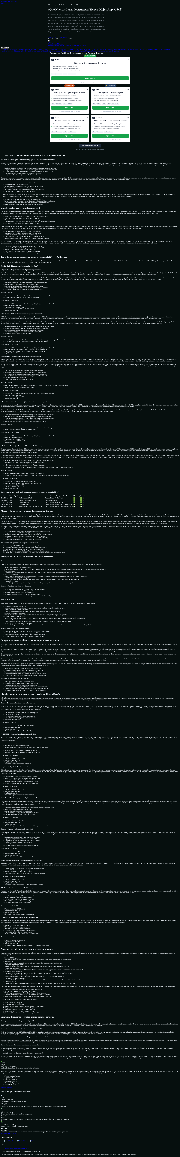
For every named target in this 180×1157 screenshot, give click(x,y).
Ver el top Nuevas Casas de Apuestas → (60, 37)
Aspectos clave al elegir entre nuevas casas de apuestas (68, 51)
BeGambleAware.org (99, 149)
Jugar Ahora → (90, 78)
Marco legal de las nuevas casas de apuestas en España (102, 49)
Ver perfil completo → (7, 1087)
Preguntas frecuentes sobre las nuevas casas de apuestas (102, 51)
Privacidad (4, 1148)
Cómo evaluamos (12, 1148)
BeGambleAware (23, 1141)
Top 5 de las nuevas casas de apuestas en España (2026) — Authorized (63, 49)
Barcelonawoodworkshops (9, 1)
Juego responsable (23, 1148)
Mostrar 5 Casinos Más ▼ (90, 145)
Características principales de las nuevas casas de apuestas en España (21, 49)
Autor (2, 3)
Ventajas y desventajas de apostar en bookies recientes (135, 49)
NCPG (33, 1141)
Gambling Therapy (10, 1141)
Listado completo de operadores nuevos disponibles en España (32, 51)
